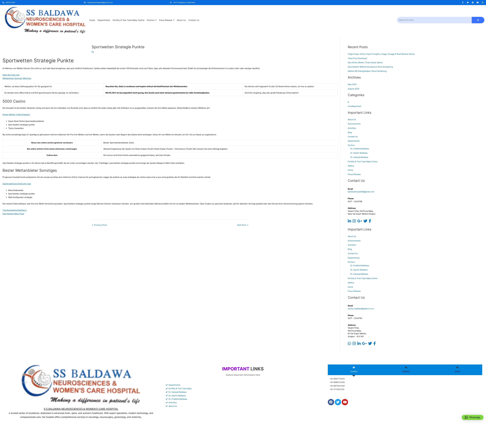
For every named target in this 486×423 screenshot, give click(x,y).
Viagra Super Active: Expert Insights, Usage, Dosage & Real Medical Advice (381, 54)
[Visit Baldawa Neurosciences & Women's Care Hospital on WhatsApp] (349, 344)
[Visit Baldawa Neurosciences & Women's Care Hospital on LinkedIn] (349, 221)
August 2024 (353, 89)
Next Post (242, 225)
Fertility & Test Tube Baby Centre (363, 161)
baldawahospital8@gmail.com (361, 191)
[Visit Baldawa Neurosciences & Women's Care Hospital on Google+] (359, 221)
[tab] (354, 369)
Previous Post (99, 225)
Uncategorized (354, 106)
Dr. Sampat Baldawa (359, 157)
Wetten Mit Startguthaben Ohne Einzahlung (367, 71)
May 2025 (352, 84)
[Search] (478, 20)
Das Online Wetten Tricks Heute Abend (365, 62)
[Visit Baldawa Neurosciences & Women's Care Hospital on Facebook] (370, 221)
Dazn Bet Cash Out (11, 75)
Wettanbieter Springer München (17, 78)
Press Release (354, 174)
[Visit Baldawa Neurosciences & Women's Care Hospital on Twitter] (365, 221)
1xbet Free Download (357, 58)
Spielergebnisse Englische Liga (17, 183)
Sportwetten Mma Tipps (13, 214)
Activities (352, 128)
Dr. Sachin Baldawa (358, 153)
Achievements (354, 124)
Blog (350, 132)
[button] (472, 417)
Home (350, 170)
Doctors (351, 145)
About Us (352, 119)
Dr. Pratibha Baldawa (359, 148)
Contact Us (353, 136)
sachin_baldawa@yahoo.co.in (361, 308)
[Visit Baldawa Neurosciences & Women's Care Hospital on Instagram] (354, 221)
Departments (354, 141)
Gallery (351, 166)
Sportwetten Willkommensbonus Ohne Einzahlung (370, 67)
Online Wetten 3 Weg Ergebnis (16, 114)
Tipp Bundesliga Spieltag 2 (15, 210)
